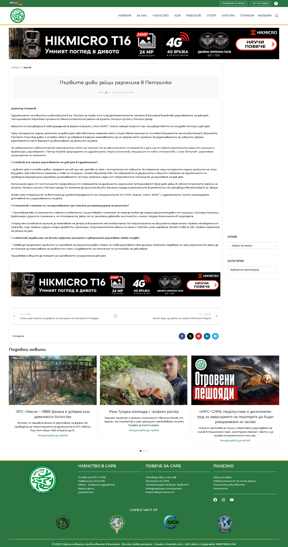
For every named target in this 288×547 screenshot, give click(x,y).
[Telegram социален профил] (215, 336)
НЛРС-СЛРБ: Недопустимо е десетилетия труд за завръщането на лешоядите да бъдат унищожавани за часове (235, 417)
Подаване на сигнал (233, 3)
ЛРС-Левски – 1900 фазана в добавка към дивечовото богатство (53, 414)
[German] (20, 3)
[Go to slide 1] (141, 451)
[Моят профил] (276, 3)
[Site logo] (17, 15)
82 (109, 92)
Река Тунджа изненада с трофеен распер (144, 411)
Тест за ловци (260, 3)
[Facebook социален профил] (182, 336)
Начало (15, 67)
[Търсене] (276, 15)
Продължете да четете (53, 435)
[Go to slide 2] (144, 451)
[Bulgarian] (12, 3)
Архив (27, 67)
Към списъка (115, 316)
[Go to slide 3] (147, 451)
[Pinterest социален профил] (198, 336)
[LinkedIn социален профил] (207, 336)
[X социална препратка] (190, 336)
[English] (16, 3)
